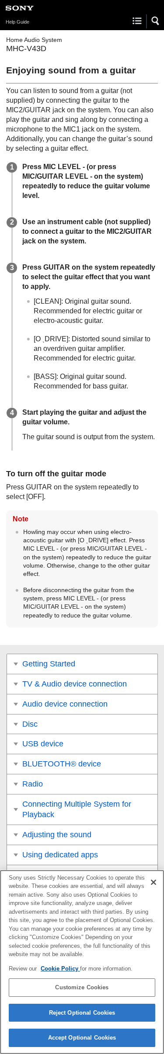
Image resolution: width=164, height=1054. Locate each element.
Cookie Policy (60, 968)
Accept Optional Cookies (82, 1037)
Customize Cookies (81, 987)
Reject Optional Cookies (82, 1012)
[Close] (153, 882)
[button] (156, 21)
